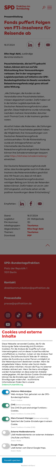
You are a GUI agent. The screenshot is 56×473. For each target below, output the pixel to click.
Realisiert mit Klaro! (28, 466)
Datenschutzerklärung (12, 384)
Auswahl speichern (12, 460)
